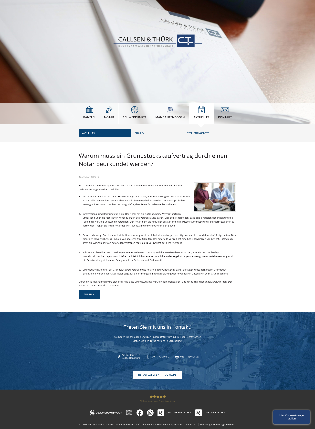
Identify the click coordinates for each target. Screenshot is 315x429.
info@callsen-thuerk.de (157, 374)
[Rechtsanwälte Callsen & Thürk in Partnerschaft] (158, 41)
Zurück (89, 294)
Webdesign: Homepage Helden (217, 424)
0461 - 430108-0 (160, 356)
